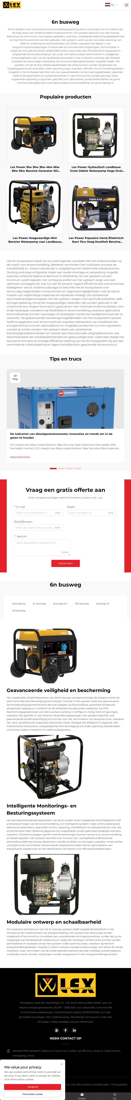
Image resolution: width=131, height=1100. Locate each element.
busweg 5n (102, 603)
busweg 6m (60, 603)
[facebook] (65, 1030)
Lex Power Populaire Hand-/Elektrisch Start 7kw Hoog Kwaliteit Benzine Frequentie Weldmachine (96, 240)
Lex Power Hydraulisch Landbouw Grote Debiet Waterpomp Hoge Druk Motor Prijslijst (96, 169)
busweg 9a (18, 603)
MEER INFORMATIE (34, 135)
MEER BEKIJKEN (20, 457)
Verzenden (65, 563)
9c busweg (39, 603)
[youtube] (56, 1030)
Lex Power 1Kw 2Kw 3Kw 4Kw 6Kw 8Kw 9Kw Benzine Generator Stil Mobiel (35, 169)
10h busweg (82, 603)
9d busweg (18, 610)
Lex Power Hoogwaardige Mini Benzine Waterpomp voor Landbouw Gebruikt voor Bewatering (34, 240)
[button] (53, 468)
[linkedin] (74, 1030)
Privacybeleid (119, 1084)
